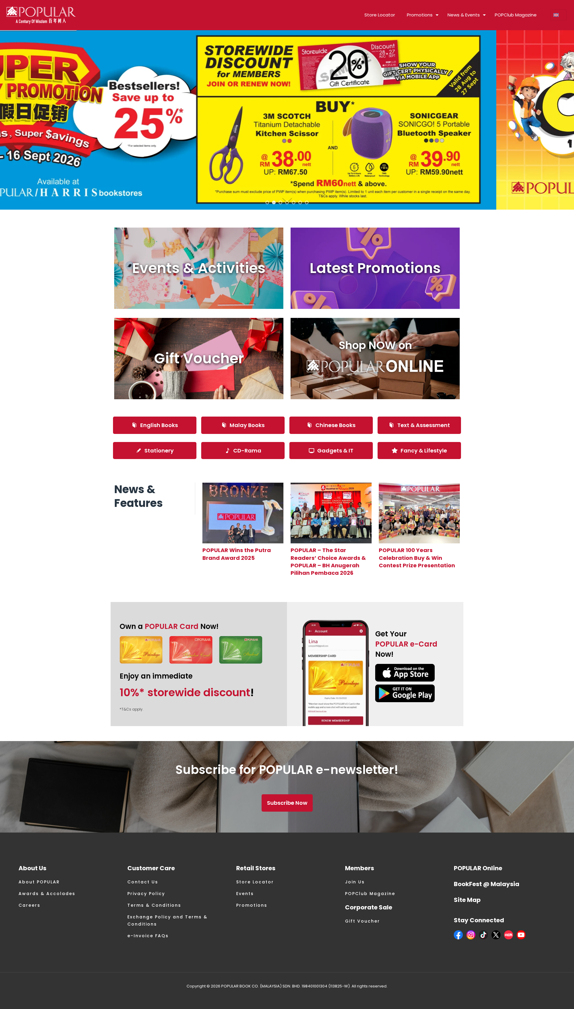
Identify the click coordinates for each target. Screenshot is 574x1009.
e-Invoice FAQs (148, 936)
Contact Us (142, 882)
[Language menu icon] (558, 15)
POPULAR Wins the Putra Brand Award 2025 (236, 553)
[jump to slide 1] (267, 202)
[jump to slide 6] (300, 202)
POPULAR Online (478, 868)
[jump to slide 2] (274, 202)
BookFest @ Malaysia (486, 884)
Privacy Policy (146, 894)
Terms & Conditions (154, 905)
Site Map (467, 900)
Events (245, 894)
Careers (29, 905)
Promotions (251, 905)
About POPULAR (39, 882)
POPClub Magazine (370, 894)
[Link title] (242, 513)
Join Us (355, 882)
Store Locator (255, 882)
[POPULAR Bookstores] (41, 15)
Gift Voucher (362, 921)
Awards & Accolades (47, 894)
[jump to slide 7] (307, 202)
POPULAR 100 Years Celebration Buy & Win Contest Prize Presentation (417, 557)
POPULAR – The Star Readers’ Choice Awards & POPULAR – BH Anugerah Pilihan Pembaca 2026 (328, 561)
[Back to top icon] (545, 996)
